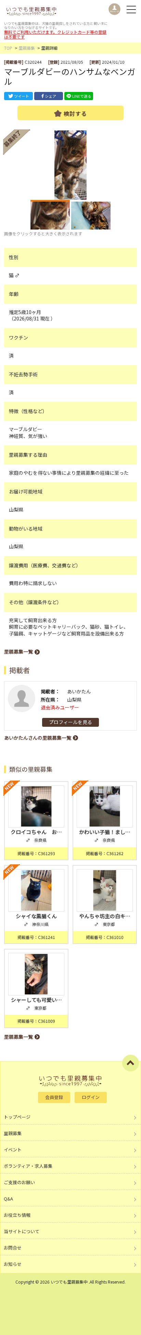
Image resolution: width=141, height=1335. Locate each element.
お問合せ (13, 1247)
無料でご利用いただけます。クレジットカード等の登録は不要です (55, 34)
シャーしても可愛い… (36, 999)
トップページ (17, 1117)
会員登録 (54, 1097)
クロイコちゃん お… (36, 831)
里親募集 (26, 48)
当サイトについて (21, 1231)
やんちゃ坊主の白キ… (104, 916)
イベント (13, 1149)
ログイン (91, 1097)
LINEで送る (81, 96)
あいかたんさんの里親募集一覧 (37, 737)
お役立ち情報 (17, 1215)
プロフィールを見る (70, 722)
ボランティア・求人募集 (28, 1166)
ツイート (21, 96)
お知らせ (13, 1264)
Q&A (8, 1198)
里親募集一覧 (18, 651)
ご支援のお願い (19, 1182)
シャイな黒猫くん (36, 916)
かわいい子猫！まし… (104, 831)
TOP (8, 48)
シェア (50, 96)
